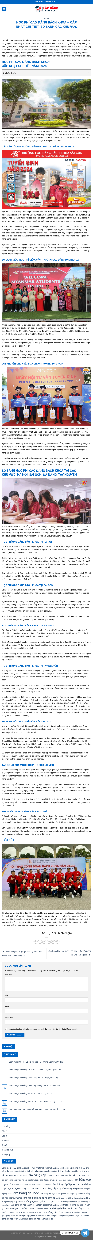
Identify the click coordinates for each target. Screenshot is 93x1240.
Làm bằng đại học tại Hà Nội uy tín (33, 1208)
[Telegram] (85, 1233)
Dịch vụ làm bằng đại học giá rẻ (43, 1171)
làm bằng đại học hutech (53, 1202)
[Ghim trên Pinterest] (53, 942)
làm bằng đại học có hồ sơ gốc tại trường (69, 1198)
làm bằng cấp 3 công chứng (43, 1180)
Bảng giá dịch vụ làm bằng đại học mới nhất (21, 1168)
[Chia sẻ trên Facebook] (40, 942)
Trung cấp (6, 1154)
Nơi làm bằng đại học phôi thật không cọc (61, 1216)
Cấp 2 (4, 1131)
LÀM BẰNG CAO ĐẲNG (35, 1233)
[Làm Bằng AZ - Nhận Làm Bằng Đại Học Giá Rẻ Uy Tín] (46, 9)
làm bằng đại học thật (57, 1205)
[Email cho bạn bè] (49, 942)
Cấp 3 (4, 1136)
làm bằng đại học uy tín (61, 1208)
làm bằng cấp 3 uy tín (53, 1188)
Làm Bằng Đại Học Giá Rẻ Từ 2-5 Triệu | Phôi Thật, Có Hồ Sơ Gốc (37, 1109)
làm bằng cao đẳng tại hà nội (16, 1175)
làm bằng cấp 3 (38, 1175)
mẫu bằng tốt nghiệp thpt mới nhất (29, 1216)
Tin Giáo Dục (7, 1150)
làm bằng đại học (25, 1193)
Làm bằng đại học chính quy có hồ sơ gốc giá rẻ (60, 1194)
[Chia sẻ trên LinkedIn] (57, 942)
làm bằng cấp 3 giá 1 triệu (64, 1180)
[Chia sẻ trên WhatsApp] (36, 942)
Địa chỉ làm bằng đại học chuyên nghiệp (36, 1219)
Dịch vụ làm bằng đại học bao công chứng (59, 1168)
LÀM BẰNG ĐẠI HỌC (18, 1233)
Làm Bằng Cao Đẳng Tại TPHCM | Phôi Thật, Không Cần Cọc (35, 1070)
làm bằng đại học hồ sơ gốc (70, 1202)
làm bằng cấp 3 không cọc (21, 1184)
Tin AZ (46, 19)
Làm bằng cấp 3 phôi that (66, 1184)
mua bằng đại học (66, 1212)
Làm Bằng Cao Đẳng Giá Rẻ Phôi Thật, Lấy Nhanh (30, 1093)
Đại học (5, 1140)
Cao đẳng (6, 1126)
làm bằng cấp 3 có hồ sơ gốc (18, 1180)
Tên (7, 995)
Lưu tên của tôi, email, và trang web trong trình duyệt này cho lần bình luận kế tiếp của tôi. (43, 1029)
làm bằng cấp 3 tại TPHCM (29, 1188)
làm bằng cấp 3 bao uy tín (58, 1175)
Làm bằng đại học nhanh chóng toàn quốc (29, 1205)
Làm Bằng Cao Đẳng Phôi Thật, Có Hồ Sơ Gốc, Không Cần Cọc (36, 1101)
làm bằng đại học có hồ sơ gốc (39, 1198)
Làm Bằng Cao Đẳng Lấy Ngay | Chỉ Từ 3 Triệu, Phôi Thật (33, 1078)
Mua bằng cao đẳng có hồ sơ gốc (30, 1212)
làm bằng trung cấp (72, 1189)
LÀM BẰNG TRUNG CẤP (53, 1233)
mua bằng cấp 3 (51, 1212)
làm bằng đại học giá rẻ (33, 1201)
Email (7, 1006)
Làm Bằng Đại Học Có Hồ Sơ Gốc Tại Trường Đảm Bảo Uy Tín (36, 1062)
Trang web (9, 1018)
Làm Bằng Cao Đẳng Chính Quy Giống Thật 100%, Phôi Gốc (34, 1085)
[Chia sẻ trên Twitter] (44, 942)
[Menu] (4, 9)
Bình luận (9, 974)
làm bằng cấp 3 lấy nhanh (41, 1184)
